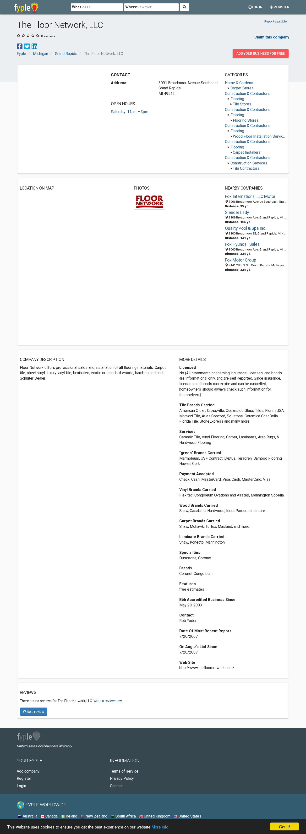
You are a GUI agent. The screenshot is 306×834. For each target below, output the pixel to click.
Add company (28, 771)
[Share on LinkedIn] (34, 46)
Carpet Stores (242, 88)
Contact (116, 786)
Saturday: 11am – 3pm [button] (129, 111)
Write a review (33, 712)
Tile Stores (242, 104)
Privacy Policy (122, 778)
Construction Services (248, 163)
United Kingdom (156, 816)
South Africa (125, 816)
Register (281, 7)
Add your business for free (260, 53)
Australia (29, 816)
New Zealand (95, 816)
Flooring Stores (246, 120)
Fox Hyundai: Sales (242, 244)
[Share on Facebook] (19, 46)
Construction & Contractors (247, 93)
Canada (51, 816)
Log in (256, 7)
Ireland (71, 816)
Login (21, 786)
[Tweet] (27, 46)
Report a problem (276, 21)
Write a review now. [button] (107, 701)
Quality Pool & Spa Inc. (245, 228)
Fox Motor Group (240, 260)
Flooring (237, 99)
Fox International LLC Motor (250, 196)
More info (160, 827)
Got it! (284, 826)
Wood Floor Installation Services (260, 136)
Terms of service (124, 771)
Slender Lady (237, 212)
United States (189, 816)
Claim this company (271, 37)
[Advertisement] (60, 100)
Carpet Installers (247, 152)
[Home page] (26, 7)
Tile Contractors (246, 168)
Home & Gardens (239, 83)
